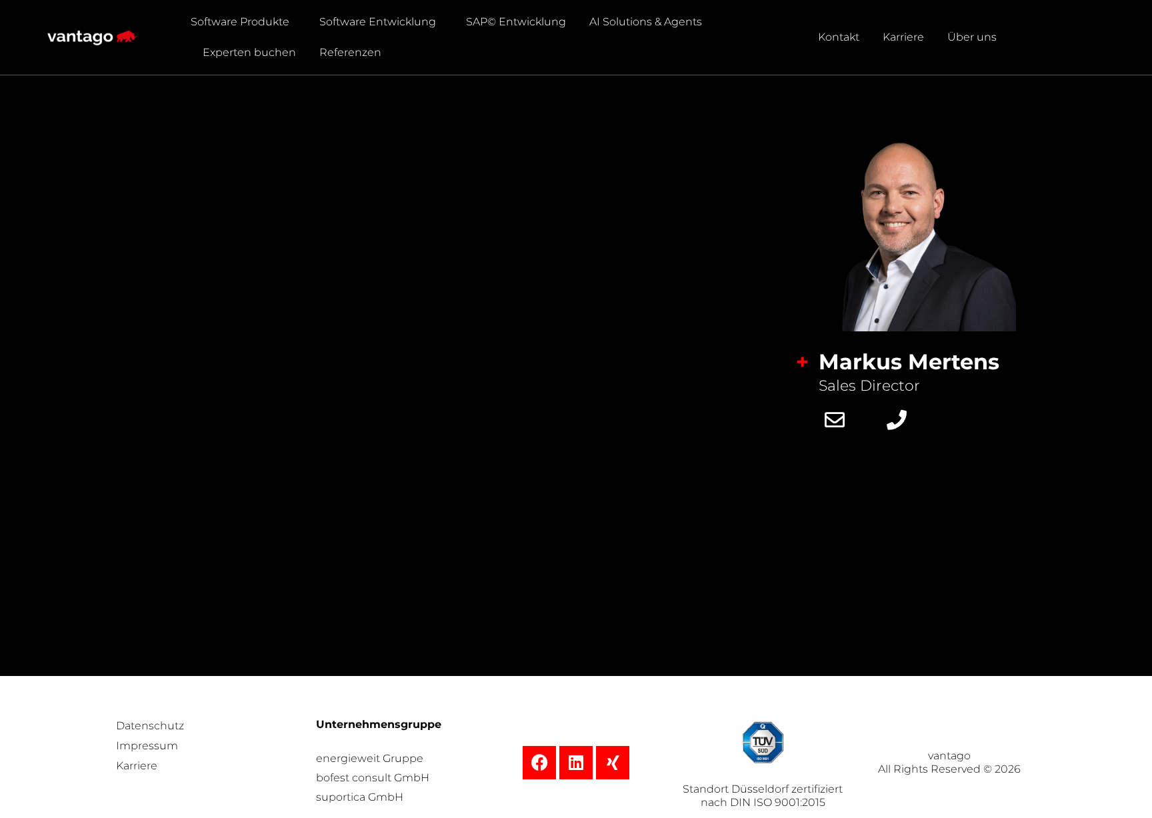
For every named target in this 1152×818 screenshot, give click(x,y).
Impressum (147, 745)
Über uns (972, 37)
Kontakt (838, 37)
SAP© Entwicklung (516, 21)
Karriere (903, 37)
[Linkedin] (576, 762)
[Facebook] (539, 762)
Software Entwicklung (377, 21)
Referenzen (350, 52)
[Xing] (612, 762)
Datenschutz (150, 725)
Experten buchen (249, 52)
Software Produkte (240, 21)
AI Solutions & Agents (645, 21)
